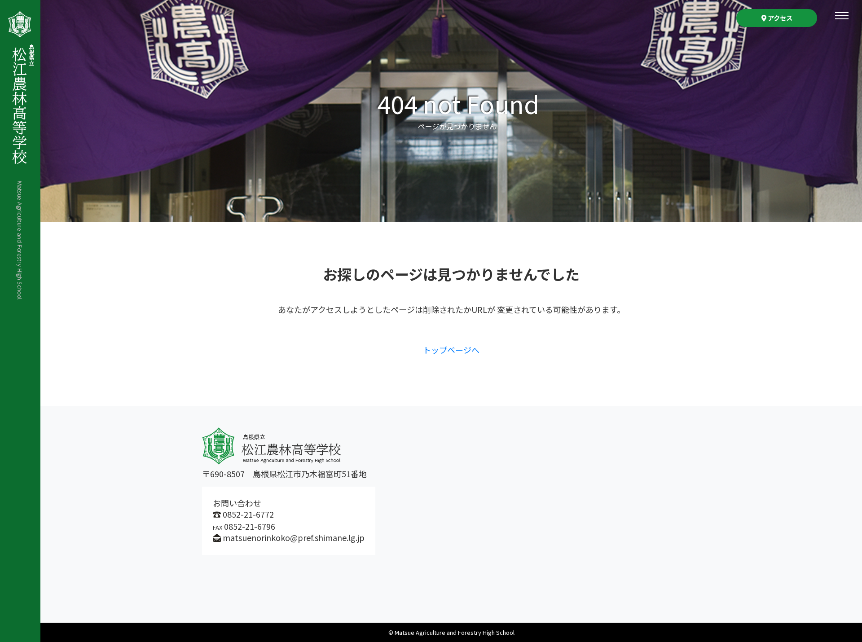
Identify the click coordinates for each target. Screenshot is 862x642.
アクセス (779, 17)
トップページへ (451, 350)
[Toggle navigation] (842, 15)
